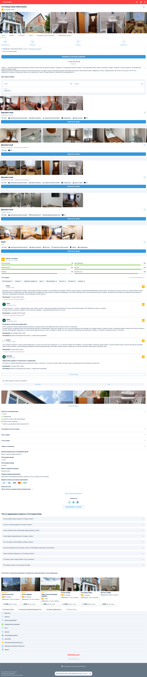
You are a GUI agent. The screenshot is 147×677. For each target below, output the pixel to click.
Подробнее (85, 673)
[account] (141, 2)
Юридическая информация (8, 673)
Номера (11, 35)
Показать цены (73, 122)
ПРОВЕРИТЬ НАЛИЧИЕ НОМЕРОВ (73, 57)
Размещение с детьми (64, 35)
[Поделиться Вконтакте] (78, 502)
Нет (109, 384)
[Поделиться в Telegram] (73, 502)
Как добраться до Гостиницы (45, 35)
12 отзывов (21, 35)
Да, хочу (37, 384)
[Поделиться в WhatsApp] (69, 502)
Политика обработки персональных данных (12, 675)
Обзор (3, 35)
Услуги (31, 35)
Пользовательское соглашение (9, 671)
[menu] (145, 2)
